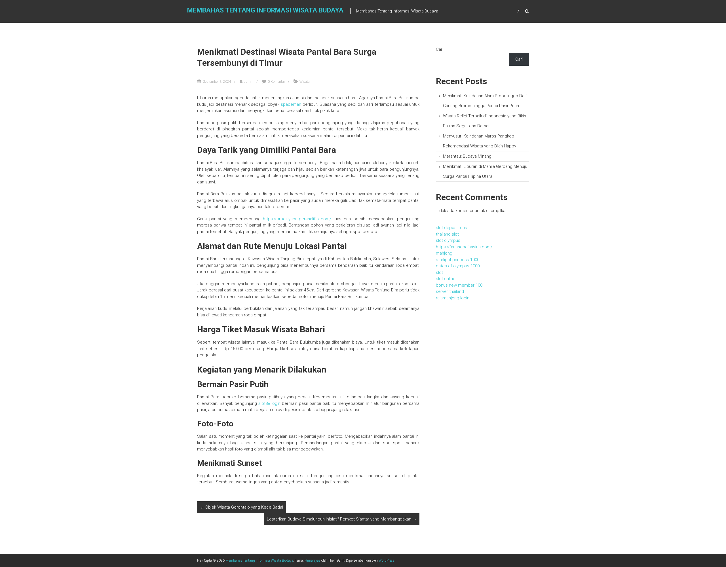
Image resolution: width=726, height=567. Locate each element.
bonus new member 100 (459, 285)
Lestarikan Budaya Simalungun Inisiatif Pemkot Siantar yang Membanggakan (342, 519)
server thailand (450, 291)
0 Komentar (276, 82)
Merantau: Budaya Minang (467, 156)
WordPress (386, 560)
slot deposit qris (451, 227)
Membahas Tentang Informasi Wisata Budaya (265, 10)
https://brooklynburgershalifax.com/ (297, 218)
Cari (439, 49)
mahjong (444, 253)
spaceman (291, 104)
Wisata (304, 82)
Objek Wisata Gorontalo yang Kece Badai (241, 507)
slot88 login (269, 403)
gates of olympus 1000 (458, 265)
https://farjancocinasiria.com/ (464, 246)
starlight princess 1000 (457, 259)
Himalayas (312, 560)
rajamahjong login (452, 298)
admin (249, 82)
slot (439, 272)
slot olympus (448, 240)
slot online (445, 278)
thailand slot (447, 234)
